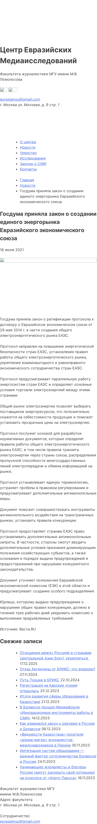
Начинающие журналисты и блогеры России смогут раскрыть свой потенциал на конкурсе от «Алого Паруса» (57, 772)
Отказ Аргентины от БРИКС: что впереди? (57, 669)
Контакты (28, 169)
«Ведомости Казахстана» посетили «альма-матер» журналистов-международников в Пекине (51, 739)
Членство (28, 152)
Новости (27, 147)
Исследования (33, 158)
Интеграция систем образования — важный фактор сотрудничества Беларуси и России (58, 756)
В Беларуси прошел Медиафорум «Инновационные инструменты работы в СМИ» (56, 712)
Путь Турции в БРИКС (39, 680)
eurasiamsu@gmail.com (20, 99)
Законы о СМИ (33, 163)
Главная (27, 180)
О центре (28, 142)
